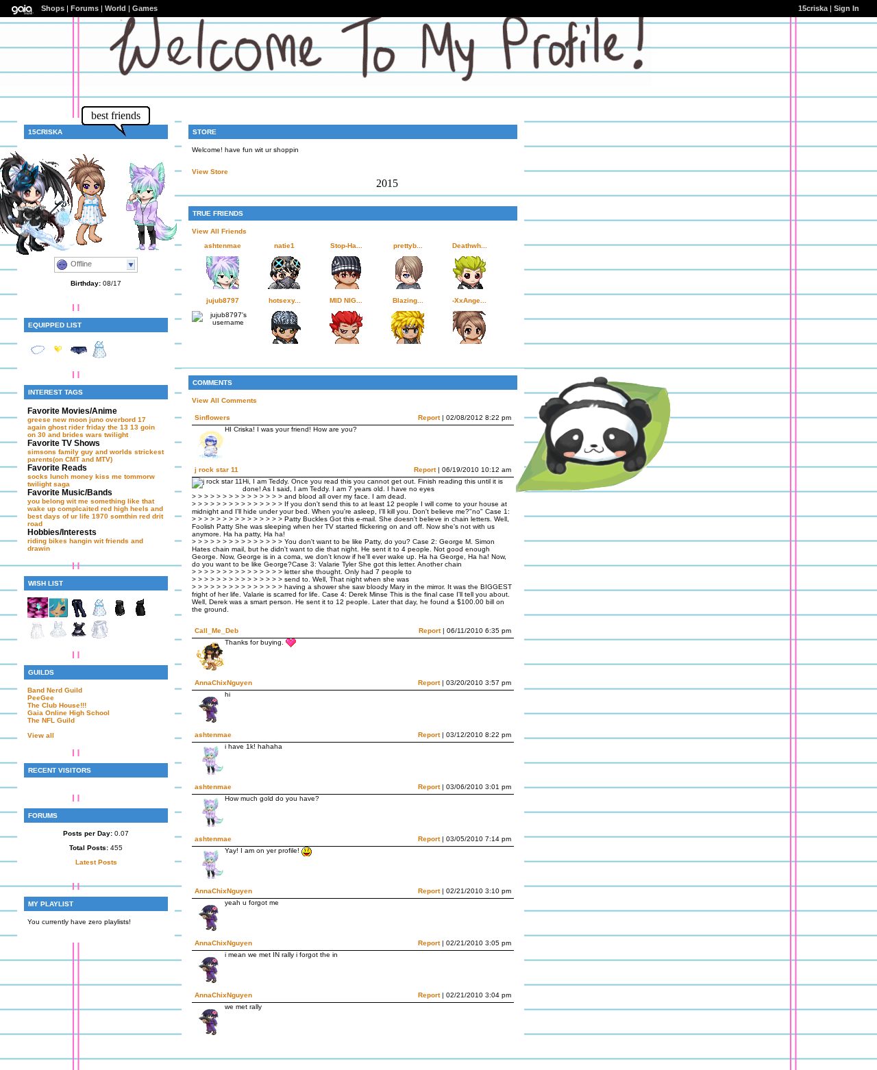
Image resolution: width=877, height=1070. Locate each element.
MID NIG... (346, 300)
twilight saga (48, 484)
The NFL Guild (51, 720)
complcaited (78, 508)
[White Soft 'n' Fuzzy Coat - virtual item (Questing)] (99, 637)
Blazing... (408, 300)
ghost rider (66, 427)
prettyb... (408, 245)
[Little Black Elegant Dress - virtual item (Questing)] (140, 615)
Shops (52, 8)
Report (429, 417)
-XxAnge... (469, 300)
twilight (116, 434)
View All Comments (224, 400)
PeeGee (40, 697)
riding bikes (47, 541)
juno (96, 419)
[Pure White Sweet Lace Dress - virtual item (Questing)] (58, 637)
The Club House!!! (56, 705)
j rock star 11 (216, 469)
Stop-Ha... (346, 245)
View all (40, 735)
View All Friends (219, 231)
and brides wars (75, 434)
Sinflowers (212, 417)
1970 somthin (114, 516)
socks (37, 476)
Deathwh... (469, 245)
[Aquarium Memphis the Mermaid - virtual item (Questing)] (58, 615)
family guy (75, 452)
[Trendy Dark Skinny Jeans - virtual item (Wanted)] (79, 615)
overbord (121, 419)
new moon (70, 419)
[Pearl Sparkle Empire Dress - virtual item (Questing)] (37, 637)
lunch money (71, 476)
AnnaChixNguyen (223, 682)
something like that (122, 501)
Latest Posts (96, 862)
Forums (85, 8)
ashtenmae (222, 245)
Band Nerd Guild (54, 690)
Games (145, 8)
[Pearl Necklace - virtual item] (37, 357)
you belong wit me (57, 501)
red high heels (125, 508)
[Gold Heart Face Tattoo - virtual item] (58, 357)
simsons (41, 452)
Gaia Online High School (68, 713)
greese (39, 419)
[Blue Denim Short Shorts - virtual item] (79, 357)
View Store (210, 171)
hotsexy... (285, 300)
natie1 (284, 245)
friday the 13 (107, 427)
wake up (41, 508)
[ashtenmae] (140, 250)
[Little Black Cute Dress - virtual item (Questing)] (120, 615)
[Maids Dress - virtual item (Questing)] (79, 637)
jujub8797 (222, 300)
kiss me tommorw (125, 476)
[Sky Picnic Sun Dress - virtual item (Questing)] (99, 615)
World (115, 8)
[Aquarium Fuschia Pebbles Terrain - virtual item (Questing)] (37, 615)
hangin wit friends (99, 541)
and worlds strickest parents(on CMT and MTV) (95, 455)
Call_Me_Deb (216, 630)
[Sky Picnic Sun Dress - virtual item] (99, 357)
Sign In (846, 8)
